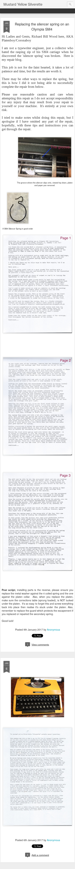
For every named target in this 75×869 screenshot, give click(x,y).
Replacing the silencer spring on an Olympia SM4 (42, 26)
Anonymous (53, 629)
